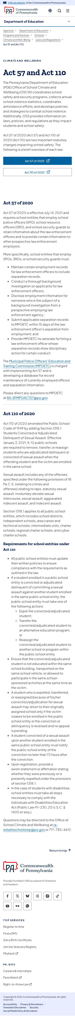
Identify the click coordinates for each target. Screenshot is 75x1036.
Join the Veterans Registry (20, 946)
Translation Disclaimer (14, 1007)
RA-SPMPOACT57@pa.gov (27, 398)
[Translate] (50, 10)
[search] (59, 11)
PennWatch (10, 977)
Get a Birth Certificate (17, 940)
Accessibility (10, 1004)
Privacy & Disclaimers (31, 1004)
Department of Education (24, 21)
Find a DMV (10, 933)
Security (34, 1007)
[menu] (68, 11)
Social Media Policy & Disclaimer (20, 1010)
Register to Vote (13, 926)
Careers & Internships (17, 971)
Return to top (58, 850)
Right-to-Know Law (16, 984)
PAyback (9, 953)
